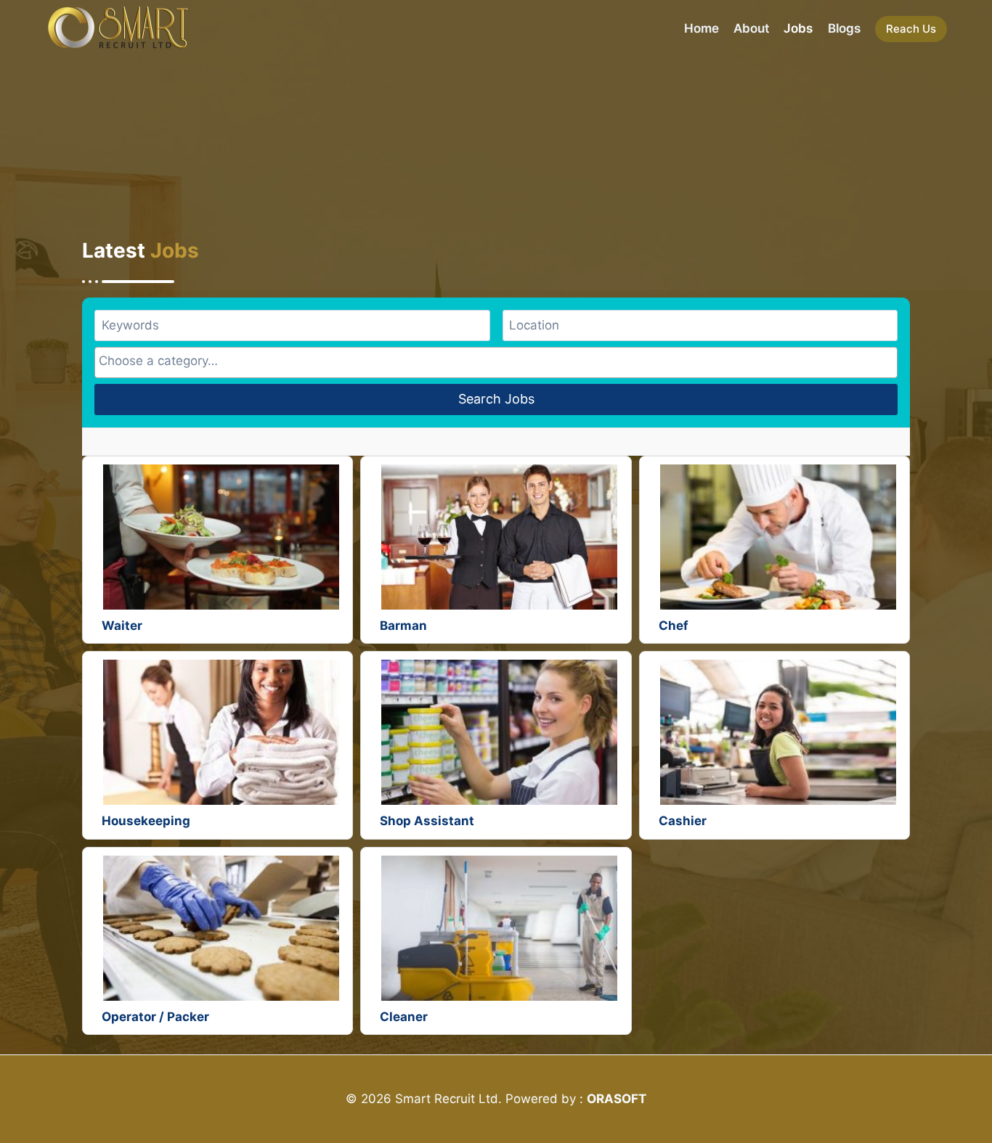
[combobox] (496, 362)
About (751, 28)
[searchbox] (496, 361)
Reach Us (911, 29)
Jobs (798, 28)
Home (701, 28)
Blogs (844, 28)
